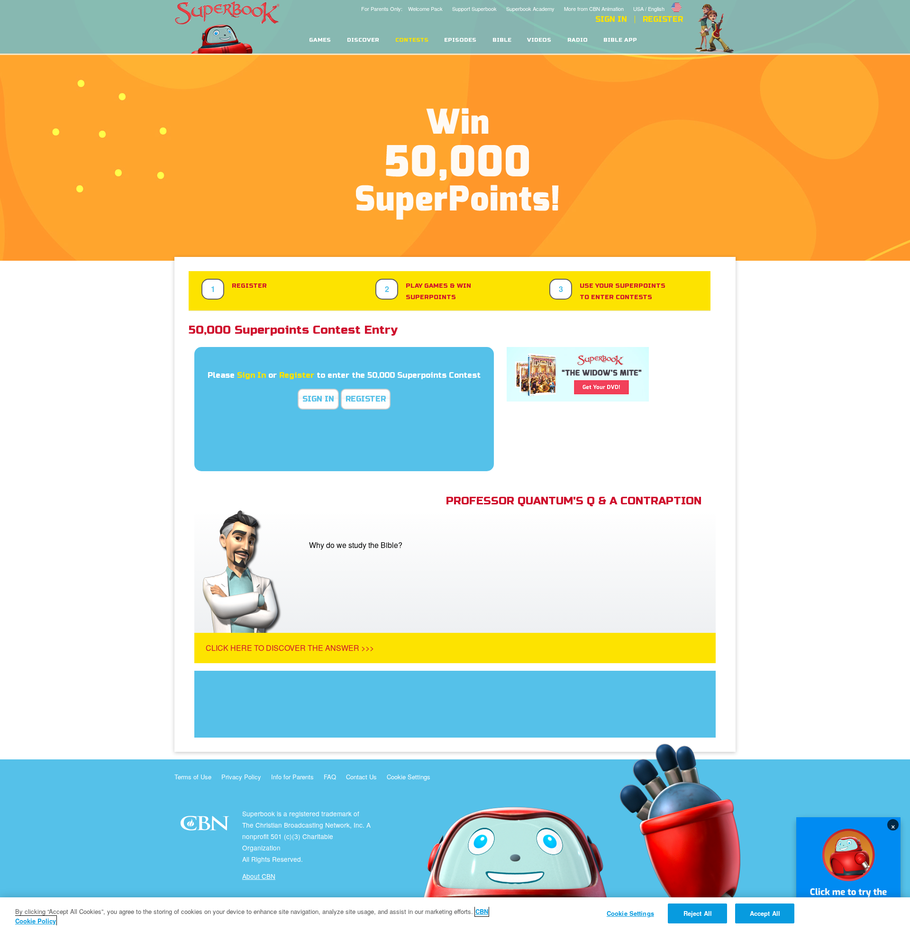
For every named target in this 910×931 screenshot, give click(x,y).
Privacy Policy (241, 776)
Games (320, 40)
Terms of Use (192, 776)
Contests (411, 40)
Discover (363, 40)
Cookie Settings (408, 776)
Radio (577, 40)
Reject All (697, 913)
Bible (501, 40)
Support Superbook (474, 8)
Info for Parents (292, 776)
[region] (455, 914)
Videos (539, 40)
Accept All (765, 913)
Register (663, 19)
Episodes (460, 40)
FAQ (330, 776)
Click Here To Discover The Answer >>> (290, 647)
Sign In (611, 19)
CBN (206, 826)
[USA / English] (658, 1)
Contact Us (361, 776)
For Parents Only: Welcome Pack (402, 8)
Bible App (620, 40)
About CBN (258, 876)
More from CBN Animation (594, 8)
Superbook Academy (530, 8)
